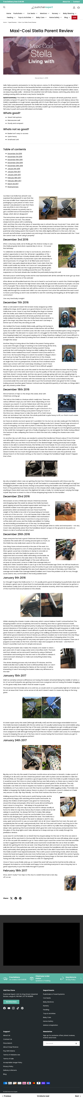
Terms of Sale (8, 1059)
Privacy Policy (8, 1066)
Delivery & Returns (10, 1070)
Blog (4, 1074)
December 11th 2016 (15, 157)
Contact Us (7, 1039)
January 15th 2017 (14, 172)
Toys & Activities (49, 1013)
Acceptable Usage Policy (12, 1062)
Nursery (46, 1006)
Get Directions (11, 1002)
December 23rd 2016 (15, 163)
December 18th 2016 (15, 160)
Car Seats (47, 998)
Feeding (46, 1010)
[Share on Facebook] (16, 898)
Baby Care (47, 1017)
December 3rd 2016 (15, 154)
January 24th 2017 (14, 175)
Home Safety (48, 1021)
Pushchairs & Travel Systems (54, 994)
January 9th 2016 (14, 169)
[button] (78, 7)
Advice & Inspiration (50, 1025)
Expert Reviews (12, 22)
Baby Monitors (48, 1002)
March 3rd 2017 (13, 184)
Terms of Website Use (11, 1055)
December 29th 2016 (15, 166)
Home (8, 13)
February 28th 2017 (14, 181)
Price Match (7, 1043)
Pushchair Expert (12, 1091)
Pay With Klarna (9, 1051)
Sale (74, 17)
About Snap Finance (10, 1047)
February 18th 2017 (14, 178)
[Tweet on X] (11, 898)
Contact (76, 2)
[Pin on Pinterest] (20, 898)
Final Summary (13, 187)
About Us (66, 2)
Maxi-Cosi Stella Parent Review (27, 22)
